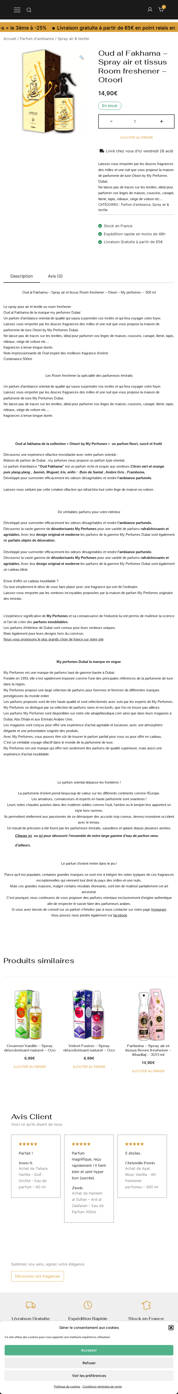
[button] (171, 1327)
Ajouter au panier (136, 137)
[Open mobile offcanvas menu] (17, 10)
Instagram (158, 909)
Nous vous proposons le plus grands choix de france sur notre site (53, 639)
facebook (120, 915)
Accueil (9, 38)
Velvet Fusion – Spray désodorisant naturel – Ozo (89, 1048)
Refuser (89, 1363)
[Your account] (150, 10)
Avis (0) (55, 276)
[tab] (21, 276)
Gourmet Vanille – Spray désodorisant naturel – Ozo (30, 1048)
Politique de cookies (67, 1386)
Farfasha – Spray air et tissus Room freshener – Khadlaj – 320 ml (148, 1050)
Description (21, 276)
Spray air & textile (73, 38)
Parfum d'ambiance (37, 38)
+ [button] (161, 121)
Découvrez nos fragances (37, 1276)
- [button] (111, 121)
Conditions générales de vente (102, 1386)
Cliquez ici (23, 836)
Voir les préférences (89, 1375)
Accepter (89, 1350)
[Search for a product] (29, 9)
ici (41, 836)
